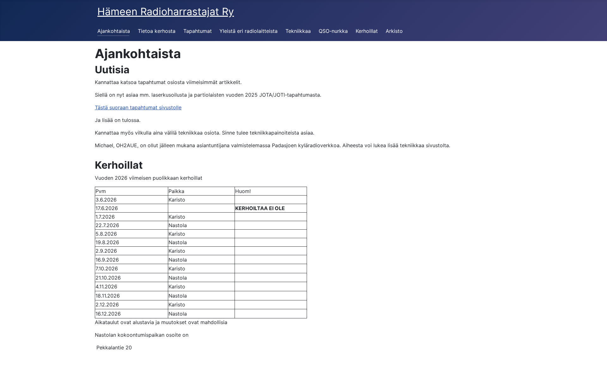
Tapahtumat (197, 31)
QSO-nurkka (333, 31)
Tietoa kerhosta (156, 31)
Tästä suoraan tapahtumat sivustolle (138, 107)
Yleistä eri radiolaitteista (248, 31)
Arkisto (394, 31)
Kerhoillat (367, 31)
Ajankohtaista (113, 31)
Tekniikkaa (298, 31)
